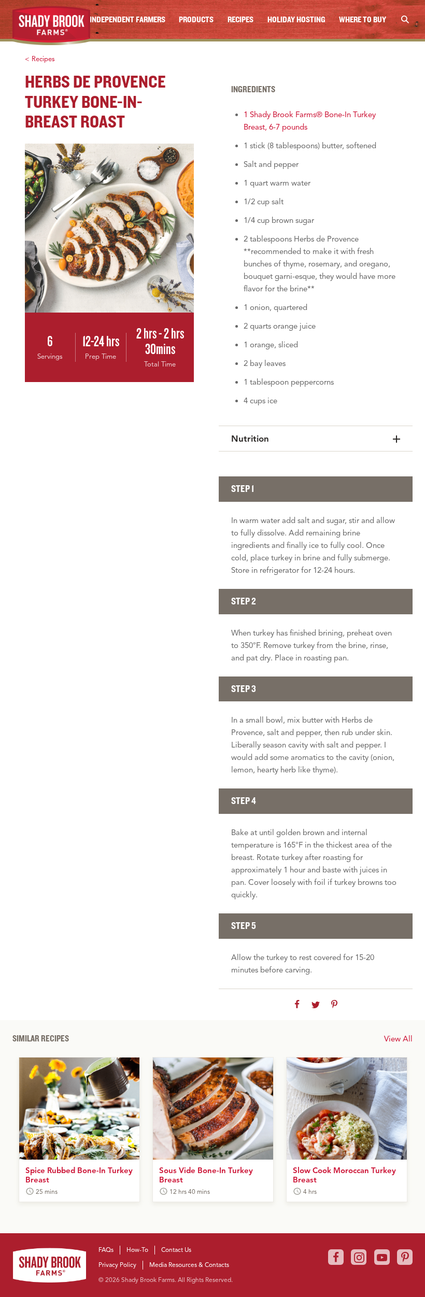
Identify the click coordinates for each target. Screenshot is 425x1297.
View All (398, 1039)
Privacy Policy (117, 1264)
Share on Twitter (315, 1004)
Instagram (358, 1257)
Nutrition (250, 438)
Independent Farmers (127, 19)
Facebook (336, 1257)
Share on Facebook (297, 1004)
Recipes (240, 19)
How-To (137, 1249)
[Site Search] (405, 19)
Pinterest (405, 1257)
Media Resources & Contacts (189, 1264)
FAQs (106, 1249)
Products (196, 19)
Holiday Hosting (296, 19)
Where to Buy (362, 19)
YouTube (382, 1257)
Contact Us (176, 1249)
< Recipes (40, 59)
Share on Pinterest (334, 1004)
